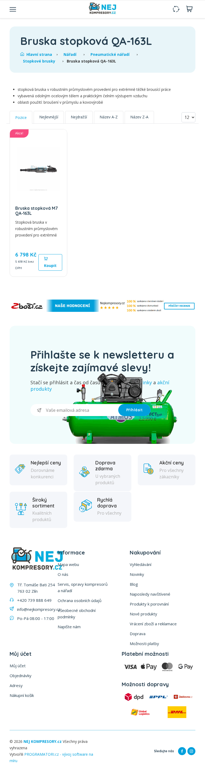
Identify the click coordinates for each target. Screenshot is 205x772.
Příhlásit (134, 410)
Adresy (16, 685)
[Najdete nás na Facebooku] (182, 751)
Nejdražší (79, 116)
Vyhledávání (140, 564)
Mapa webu (68, 564)
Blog (134, 584)
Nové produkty (143, 613)
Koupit (50, 265)
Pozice (21, 117)
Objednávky (20, 675)
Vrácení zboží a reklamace (153, 623)
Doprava (137, 633)
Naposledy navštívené (150, 594)
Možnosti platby (144, 643)
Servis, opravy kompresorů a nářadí (83, 587)
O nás (63, 574)
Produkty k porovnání (149, 604)
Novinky (137, 574)
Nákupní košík (22, 695)
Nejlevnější (48, 116)
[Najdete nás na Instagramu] (191, 751)
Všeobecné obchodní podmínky (77, 613)
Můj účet (18, 665)
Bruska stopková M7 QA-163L (36, 210)
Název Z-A (139, 116)
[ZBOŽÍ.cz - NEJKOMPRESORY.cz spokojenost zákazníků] (102, 310)
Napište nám (69, 626)
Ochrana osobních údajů (79, 600)
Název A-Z (109, 116)
